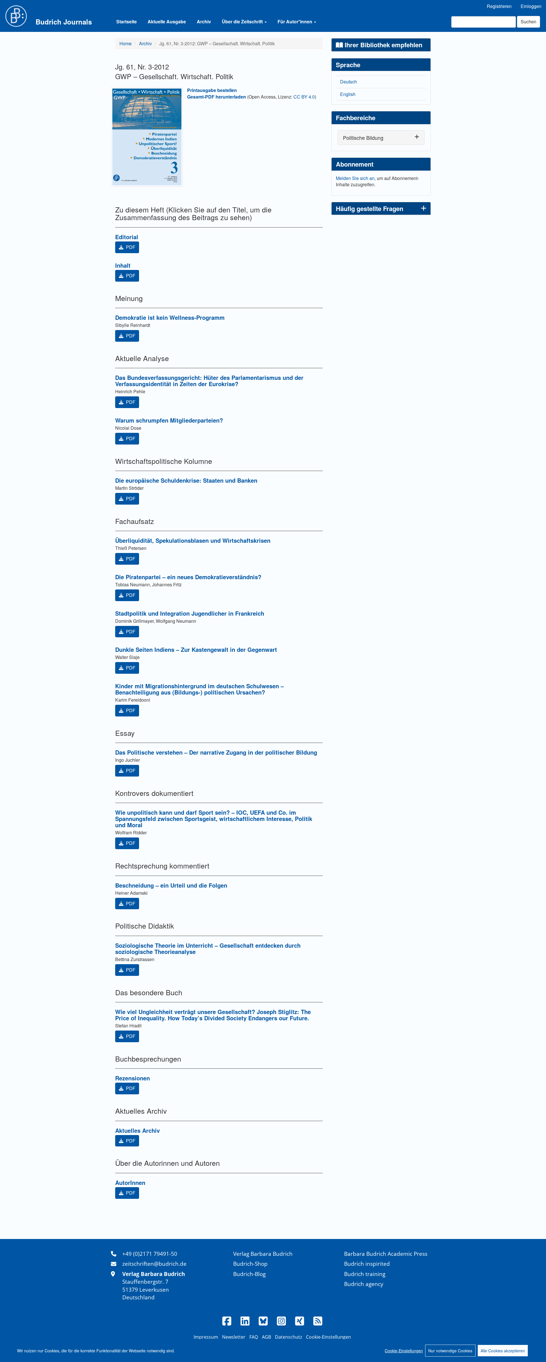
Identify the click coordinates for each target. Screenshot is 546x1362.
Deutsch (348, 81)
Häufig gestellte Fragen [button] (369, 208)
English (347, 94)
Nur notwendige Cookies (450, 1350)
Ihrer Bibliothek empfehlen (382, 44)
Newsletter (233, 1337)
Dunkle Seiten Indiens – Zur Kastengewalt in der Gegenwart (196, 649)
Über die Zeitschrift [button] (243, 21)
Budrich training (364, 1274)
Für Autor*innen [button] (295, 21)
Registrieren (499, 6)
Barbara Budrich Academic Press (385, 1253)
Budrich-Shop (250, 1263)
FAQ (253, 1337)
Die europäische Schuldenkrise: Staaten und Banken (186, 480)
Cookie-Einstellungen (404, 1350)
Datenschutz (288, 1337)
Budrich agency (363, 1284)
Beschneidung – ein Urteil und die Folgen (171, 885)
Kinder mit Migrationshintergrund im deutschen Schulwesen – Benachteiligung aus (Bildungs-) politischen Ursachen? (199, 689)
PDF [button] (130, 247)
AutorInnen (130, 1182)
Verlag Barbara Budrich (263, 1253)
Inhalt (123, 265)
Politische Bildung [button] (363, 137)
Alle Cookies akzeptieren (503, 1350)
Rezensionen (132, 1078)
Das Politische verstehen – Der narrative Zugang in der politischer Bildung (216, 752)
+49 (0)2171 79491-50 (149, 1253)
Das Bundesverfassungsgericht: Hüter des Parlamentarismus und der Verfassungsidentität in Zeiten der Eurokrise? (209, 380)
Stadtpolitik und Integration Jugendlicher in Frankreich (189, 613)
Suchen (528, 21)
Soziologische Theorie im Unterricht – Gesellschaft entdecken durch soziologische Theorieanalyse (208, 948)
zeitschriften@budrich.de (154, 1263)
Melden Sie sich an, (356, 178)
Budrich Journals (64, 21)
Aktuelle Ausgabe (167, 21)
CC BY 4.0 (304, 96)
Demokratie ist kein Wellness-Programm (170, 317)
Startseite (126, 21)
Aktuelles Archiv (137, 1130)
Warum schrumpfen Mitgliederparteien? (169, 420)
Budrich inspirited (367, 1263)
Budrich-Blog (249, 1274)
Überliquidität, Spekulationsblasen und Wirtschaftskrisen (192, 540)
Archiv (204, 21)
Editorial (126, 237)
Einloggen (531, 6)
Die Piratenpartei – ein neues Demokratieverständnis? (188, 577)
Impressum (206, 1337)
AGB (266, 1337)
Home (125, 43)
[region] (273, 1350)
